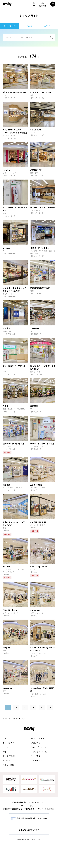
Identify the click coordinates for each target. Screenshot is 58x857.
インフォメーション (39, 751)
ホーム (5, 738)
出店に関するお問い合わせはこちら (32, 818)
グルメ (29, 26)
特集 (4, 751)
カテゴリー (48, 26)
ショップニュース (38, 747)
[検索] (51, 37)
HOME (5, 718)
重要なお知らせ (9, 756)
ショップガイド (37, 738)
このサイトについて (37, 802)
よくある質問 (36, 760)
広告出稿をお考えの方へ (29, 829)
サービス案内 (36, 756)
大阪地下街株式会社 (19, 802)
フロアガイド (36, 742)
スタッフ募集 (8, 764)
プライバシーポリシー (28, 805)
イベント (6, 747)
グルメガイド (8, 742)
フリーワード (9, 26)
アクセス (6, 760)
